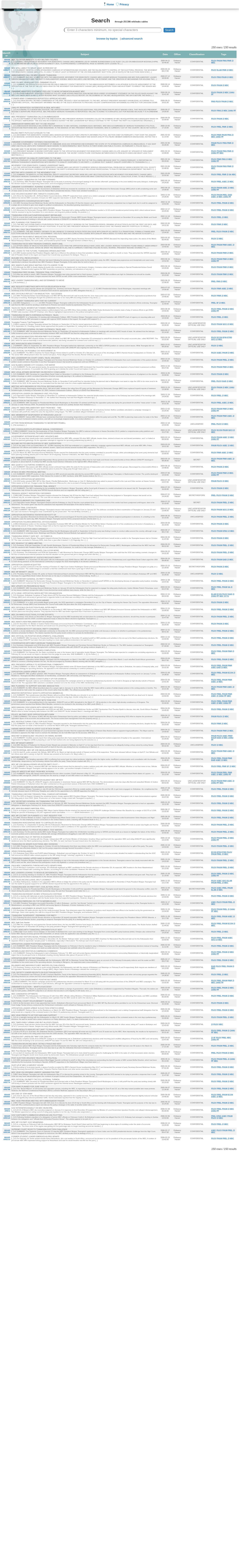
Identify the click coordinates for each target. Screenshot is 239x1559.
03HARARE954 (6, 460)
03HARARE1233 (6, 260)
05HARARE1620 (6, 924)
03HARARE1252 (6, 267)
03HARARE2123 (6, 360)
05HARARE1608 (6, 917)
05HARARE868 (6, 1103)
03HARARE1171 (7, 246)
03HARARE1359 (6, 296)
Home (110, 4)
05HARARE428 (6, 1003)
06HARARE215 (6, 1138)
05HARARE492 (6, 1024)
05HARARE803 (6, 1096)
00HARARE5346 (6, 101)
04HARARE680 (6, 731)
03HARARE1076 (6, 238)
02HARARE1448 (6, 189)
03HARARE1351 (6, 288)
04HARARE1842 (6, 581)
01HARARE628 (6, 136)
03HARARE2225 (6, 381)
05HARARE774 (6, 1081)
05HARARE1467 (6, 867)
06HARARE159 (6, 1124)
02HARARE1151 (7, 181)
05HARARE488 (6, 1017)
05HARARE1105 (7, 796)
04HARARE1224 (6, 502)
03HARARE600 (6, 445)
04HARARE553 (6, 702)
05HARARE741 (6, 1074)
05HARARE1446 (6, 853)
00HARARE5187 (6, 85)
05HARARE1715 (6, 939)
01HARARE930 (6, 167)
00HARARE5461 (6, 110)
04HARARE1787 (6, 574)
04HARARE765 (6, 766)
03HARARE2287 (6, 395)
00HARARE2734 (6, 70)
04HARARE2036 (6, 609)
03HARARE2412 (6, 417)
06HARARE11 (7, 1110)
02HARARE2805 (6, 210)
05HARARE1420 (6, 839)
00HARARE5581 (6, 119)
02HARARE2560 (6, 203)
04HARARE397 (6, 659)
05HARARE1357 (6, 832)
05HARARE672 (6, 1060)
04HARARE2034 (6, 595)
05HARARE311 (7, 974)
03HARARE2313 (6, 403)
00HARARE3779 (6, 77)
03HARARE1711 (6, 310)
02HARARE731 (6, 231)
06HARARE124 (6, 1117)
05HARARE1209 (6, 817)
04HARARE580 (6, 709)
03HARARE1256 (6, 274)
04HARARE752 (6, 759)
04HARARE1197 (7, 481)
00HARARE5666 (6, 127)
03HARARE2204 (6, 374)
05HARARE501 (6, 1031)
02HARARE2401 (6, 196)
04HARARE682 (6, 738)
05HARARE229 (6, 953)
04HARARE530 (6, 681)
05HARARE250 (6, 960)
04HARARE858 (6, 782)
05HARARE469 (6, 1010)
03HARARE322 (6, 438)
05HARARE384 (6, 996)
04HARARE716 (6, 752)
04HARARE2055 (6, 624)
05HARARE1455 (6, 860)
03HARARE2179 (6, 367)
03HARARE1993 (6, 345)
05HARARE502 (6, 1039)
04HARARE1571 (6, 538)
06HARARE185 (6, 1131)
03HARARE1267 (6, 281)
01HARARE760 (6, 160)
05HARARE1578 (6, 903)
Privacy (124, 4)
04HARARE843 (6, 773)
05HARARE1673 (6, 932)
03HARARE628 (6, 452)
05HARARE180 (6, 946)
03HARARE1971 (6, 338)
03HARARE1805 (6, 324)
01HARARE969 (6, 174)
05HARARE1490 (6, 874)
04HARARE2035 (6, 602)
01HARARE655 (6, 144)
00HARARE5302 (6, 93)
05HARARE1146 (7, 810)
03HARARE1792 (6, 317)
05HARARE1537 (6, 896)
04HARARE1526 (6, 524)
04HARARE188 (6, 588)
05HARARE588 (6, 1053)
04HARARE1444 (6, 517)
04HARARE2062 (6, 631)
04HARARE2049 (6, 616)
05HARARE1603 (6, 910)
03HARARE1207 (6, 253)
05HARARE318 (6, 981)
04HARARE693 (6, 745)
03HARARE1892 (6, 331)
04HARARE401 (6, 666)
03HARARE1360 (6, 303)
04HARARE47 (7, 674)
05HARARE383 (6, 989)
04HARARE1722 (6, 567)
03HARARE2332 (6, 410)
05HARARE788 (6, 1088)
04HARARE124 (6, 510)
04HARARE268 (6, 645)
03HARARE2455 (6, 431)
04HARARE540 (6, 695)
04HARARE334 (6, 652)
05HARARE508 (6, 1046)
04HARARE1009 (6, 467)
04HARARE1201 (6, 488)
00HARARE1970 (6, 62)
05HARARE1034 (6, 789)
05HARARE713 (6, 1067)
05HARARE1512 (6, 889)
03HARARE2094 (6, 353)
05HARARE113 (7, 803)
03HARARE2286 (6, 388)
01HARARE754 (6, 152)
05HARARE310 (6, 967)
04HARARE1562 (6, 531)
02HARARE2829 (6, 217)
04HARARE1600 (6, 559)
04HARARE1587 (6, 545)
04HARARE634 (6, 716)
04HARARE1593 (6, 552)
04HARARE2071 (6, 638)
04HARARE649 (6, 723)
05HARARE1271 (6, 825)
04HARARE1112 (7, 474)
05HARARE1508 (6, 882)
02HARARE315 (6, 224)
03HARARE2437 (6, 424)
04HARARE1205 (6, 495)
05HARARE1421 (6, 846)
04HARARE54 (7, 688)
